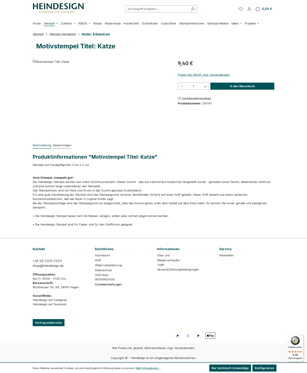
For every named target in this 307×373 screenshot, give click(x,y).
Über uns (163, 255)
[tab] (42, 145)
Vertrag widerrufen (48, 322)
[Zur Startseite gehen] (59, 8)
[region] (101, 98)
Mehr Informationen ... (148, 368)
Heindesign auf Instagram (50, 300)
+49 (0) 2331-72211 (47, 261)
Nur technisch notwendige (230, 368)
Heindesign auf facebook (49, 304)
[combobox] (157, 8)
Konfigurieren (264, 368)
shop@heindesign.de (48, 266)
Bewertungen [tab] (62, 145)
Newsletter (226, 255)
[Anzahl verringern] (181, 86)
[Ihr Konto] (249, 8)
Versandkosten (184, 348)
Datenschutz (103, 270)
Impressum (102, 255)
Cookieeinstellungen (108, 284)
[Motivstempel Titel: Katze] (102, 98)
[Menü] (301, 336)
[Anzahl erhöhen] (205, 86)
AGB (98, 260)
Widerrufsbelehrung (108, 265)
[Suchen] (192, 8)
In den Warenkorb (242, 86)
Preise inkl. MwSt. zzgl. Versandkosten (204, 75)
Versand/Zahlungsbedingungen (178, 269)
